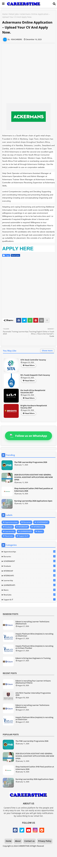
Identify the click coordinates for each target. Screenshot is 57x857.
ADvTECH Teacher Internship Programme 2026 (33, 694)
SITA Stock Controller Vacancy (33, 360)
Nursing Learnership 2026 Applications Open (33, 501)
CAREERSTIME (23, 846)
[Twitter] (24, 320)
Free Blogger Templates (36, 850)
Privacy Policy (44, 841)
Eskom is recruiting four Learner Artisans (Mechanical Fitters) (33, 682)
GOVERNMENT (42, 522)
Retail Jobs (14, 14)
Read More (29, 365)
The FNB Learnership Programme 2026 (30, 462)
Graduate (8, 527)
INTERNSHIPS (38, 527)
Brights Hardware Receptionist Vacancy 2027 (33, 407)
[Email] (41, 320)
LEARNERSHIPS (26, 531)
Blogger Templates (24, 848)
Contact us (29, 841)
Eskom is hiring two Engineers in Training (32, 658)
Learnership (9, 531)
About (18, 841)
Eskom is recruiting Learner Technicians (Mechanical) (32, 623)
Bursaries (27, 522)
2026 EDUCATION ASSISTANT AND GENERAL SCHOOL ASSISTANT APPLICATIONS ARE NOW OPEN (33, 477)
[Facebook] (18, 320)
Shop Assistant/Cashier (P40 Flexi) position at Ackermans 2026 (33, 489)
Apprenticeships (11, 522)
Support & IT (23, 536)
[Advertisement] (28, 71)
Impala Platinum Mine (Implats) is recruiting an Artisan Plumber (34, 647)
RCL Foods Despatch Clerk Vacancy (35, 375)
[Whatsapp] (30, 320)
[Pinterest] (35, 320)
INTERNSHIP (23, 527)
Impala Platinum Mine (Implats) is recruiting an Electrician (34, 635)
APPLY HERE (17, 248)
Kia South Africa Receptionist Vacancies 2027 (32, 391)
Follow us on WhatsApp (31, 436)
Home (5, 14)
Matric (40, 531)
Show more (47, 350)
